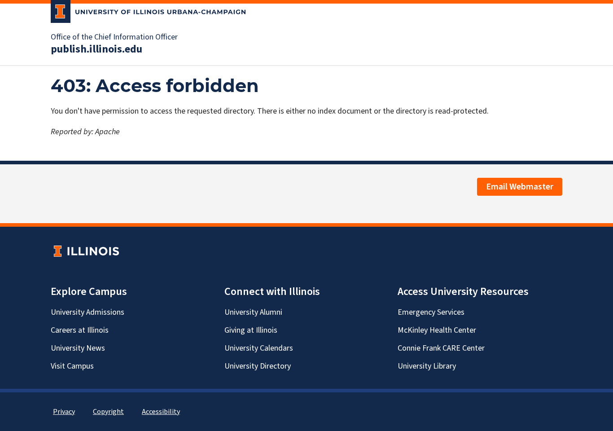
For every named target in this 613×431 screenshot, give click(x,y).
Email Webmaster (519, 186)
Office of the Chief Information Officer (114, 37)
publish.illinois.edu (96, 49)
